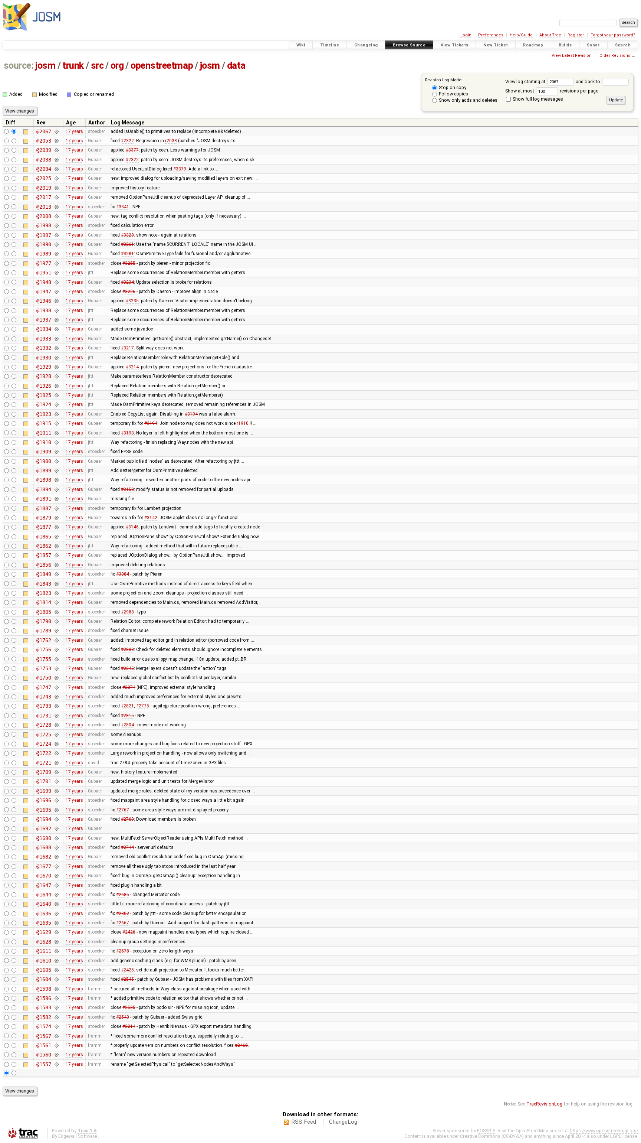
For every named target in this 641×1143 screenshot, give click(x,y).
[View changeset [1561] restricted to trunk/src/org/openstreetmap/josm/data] (56, 1045)
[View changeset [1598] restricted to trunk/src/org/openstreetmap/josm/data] (56, 989)
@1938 (43, 310)
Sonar (593, 45)
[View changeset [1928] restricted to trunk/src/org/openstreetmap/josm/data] (56, 376)
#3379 (179, 169)
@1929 (43, 367)
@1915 (43, 423)
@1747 (43, 687)
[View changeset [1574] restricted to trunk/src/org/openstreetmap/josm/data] (56, 1026)
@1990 (43, 244)
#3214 (132, 366)
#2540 (122, 1017)
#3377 (132, 150)
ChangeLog (343, 1121)
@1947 (43, 291)
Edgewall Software (77, 1136)
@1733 (43, 706)
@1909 (43, 452)
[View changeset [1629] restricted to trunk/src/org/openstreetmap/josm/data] (56, 932)
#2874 (128, 687)
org (117, 65)
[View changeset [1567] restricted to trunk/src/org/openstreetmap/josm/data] (56, 1036)
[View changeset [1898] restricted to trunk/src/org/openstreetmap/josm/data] (56, 480)
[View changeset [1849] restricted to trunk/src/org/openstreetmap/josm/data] (56, 574)
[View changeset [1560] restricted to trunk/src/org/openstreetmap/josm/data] (56, 1055)
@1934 (43, 329)
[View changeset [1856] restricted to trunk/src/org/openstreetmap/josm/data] (56, 565)
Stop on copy (452, 87)
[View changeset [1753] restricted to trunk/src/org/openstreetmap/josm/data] (56, 668)
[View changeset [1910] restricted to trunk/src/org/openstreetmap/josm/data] (56, 442)
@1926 (43, 386)
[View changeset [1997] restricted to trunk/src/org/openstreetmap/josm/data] (56, 235)
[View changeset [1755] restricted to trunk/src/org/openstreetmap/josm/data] (56, 659)
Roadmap (533, 45)
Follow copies (453, 94)
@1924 (43, 404)
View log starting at (525, 81)
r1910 (243, 423)
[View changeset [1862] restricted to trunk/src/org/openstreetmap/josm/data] (56, 546)
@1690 (43, 838)
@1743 (43, 697)
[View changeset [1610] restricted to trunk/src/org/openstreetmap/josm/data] (56, 961)
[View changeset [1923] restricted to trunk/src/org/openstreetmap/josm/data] (56, 414)
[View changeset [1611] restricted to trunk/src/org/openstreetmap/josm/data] (56, 951)
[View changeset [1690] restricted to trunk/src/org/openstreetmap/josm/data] (56, 838)
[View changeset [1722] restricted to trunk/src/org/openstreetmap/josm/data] (56, 753)
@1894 (43, 489)
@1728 (43, 725)
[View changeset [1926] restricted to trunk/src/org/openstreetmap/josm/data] (56, 386)
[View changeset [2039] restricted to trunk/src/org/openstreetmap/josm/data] (56, 150)
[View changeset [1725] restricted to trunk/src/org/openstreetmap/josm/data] (56, 734)
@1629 (43, 932)
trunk (73, 65)
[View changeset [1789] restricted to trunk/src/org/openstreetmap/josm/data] (56, 631)
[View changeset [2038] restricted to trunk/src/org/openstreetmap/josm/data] (56, 160)
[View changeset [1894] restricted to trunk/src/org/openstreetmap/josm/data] (56, 489)
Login (465, 35)
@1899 (43, 470)
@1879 (43, 518)
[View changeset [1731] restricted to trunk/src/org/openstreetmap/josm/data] (56, 716)
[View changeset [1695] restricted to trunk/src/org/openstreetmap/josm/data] (56, 810)
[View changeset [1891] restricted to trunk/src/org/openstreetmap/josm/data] (56, 499)
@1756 (43, 649)
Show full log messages (537, 99)
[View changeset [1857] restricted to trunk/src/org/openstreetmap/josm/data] (56, 555)
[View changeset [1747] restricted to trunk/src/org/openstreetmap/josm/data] (56, 687)
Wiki (300, 45)
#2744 (127, 847)
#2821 (127, 706)
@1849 (43, 574)
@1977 (43, 263)
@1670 (43, 876)
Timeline (329, 45)
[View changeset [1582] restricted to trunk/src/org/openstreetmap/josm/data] (56, 1017)
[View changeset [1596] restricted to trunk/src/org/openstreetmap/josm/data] (56, 998)
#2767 (122, 810)
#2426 (128, 932)
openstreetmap (162, 65)
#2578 (122, 951)
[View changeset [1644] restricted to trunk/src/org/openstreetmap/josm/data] (56, 895)
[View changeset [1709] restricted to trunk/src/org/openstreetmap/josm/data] (56, 772)
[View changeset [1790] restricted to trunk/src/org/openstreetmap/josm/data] (56, 621)
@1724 (43, 744)
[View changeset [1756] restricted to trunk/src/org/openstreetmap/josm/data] (56, 649)
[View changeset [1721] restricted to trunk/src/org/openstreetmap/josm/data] (56, 763)
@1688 (43, 847)
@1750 (43, 678)
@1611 (43, 951)
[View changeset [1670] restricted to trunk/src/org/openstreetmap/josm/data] (56, 876)
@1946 (43, 301)
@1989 (43, 254)
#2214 (128, 1026)
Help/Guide (521, 35)
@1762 (43, 640)
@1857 (43, 555)
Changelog (366, 45)
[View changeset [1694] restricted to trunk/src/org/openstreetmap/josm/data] (56, 819)
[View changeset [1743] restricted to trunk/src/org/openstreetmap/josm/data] (56, 697)
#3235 (132, 300)
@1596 (43, 998)
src (97, 65)
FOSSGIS (486, 1130)
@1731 (43, 716)
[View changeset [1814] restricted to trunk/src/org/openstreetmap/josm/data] (56, 602)
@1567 (43, 1036)
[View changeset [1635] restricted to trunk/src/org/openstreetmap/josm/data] (56, 923)
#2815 (127, 715)
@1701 (43, 781)
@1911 (43, 433)
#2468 (241, 1045)
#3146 (132, 527)
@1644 (43, 895)
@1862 (43, 546)
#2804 (127, 724)
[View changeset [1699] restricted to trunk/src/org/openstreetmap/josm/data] (56, 791)
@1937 (43, 320)
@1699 (43, 791)
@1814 (43, 602)
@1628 (43, 942)
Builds (565, 45)
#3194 (191, 414)
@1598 (43, 989)
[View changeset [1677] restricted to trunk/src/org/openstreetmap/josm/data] (56, 866)
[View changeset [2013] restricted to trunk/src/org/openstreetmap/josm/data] (56, 207)
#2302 (122, 913)
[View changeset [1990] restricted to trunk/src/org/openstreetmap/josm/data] (56, 244)
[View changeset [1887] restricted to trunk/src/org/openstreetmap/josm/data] (56, 508)
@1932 (43, 348)
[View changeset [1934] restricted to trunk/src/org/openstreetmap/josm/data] (56, 329)
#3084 (122, 574)
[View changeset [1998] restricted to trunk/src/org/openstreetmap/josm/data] (56, 225)
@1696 (43, 800)
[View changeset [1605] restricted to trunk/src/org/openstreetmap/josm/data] (56, 970)
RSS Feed (303, 1121)
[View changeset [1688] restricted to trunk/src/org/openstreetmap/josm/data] (56, 847)
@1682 (43, 857)
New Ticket (495, 45)
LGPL (615, 1136)
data (236, 65)
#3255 (128, 263)
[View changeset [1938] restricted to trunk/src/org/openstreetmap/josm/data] (56, 310)
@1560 (43, 1055)
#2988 (127, 612)
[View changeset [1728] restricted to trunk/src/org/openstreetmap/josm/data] (56, 725)
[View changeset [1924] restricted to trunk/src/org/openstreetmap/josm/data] (56, 404)
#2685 (122, 894)
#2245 (127, 668)
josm (45, 65)
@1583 (43, 1007)
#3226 (128, 291)
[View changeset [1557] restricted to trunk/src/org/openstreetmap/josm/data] (56, 1064)
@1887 (43, 508)
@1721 (43, 763)
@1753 (43, 668)
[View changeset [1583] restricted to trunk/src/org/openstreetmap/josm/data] (56, 1007)
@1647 (43, 885)
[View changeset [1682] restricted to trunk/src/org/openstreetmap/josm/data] (56, 857)
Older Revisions (614, 55)
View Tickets (455, 45)
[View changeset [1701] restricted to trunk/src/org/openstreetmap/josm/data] (56, 781)
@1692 (43, 828)
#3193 (127, 433)
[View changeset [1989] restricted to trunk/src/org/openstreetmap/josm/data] (56, 254)
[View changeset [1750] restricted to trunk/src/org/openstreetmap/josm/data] (56, 678)
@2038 (43, 160)
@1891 (43, 499)
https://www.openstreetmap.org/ (604, 1130)
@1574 (43, 1026)
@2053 (43, 141)
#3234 (127, 282)
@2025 (43, 178)
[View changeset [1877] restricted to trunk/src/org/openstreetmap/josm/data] (56, 527)
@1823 (43, 593)
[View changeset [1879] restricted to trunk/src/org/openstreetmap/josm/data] (56, 518)
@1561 (43, 1045)
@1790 (43, 621)
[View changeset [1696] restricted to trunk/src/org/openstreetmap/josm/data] (56, 800)
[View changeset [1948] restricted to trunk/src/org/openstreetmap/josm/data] (56, 282)
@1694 (43, 819)
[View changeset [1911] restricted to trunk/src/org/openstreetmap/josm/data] (56, 433)
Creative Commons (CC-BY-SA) (492, 1136)
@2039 (43, 150)
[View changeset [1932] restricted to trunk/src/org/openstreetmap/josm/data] (56, 348)
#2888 (127, 649)
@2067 (43, 131)
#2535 (128, 1007)
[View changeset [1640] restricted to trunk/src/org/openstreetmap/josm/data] (56, 904)
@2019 (43, 188)
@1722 (43, 753)
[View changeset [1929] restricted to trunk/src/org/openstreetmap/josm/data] (56, 367)
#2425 (127, 970)
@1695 (43, 810)
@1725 (43, 734)
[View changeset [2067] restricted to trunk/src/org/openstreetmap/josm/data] (56, 131)
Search (623, 45)
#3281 (127, 253)
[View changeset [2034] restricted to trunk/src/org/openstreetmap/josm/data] (56, 169)
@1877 (43, 527)
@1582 (43, 1017)
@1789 (43, 631)
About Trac (550, 35)
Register (576, 35)
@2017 (43, 197)
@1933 (43, 339)
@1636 (43, 913)
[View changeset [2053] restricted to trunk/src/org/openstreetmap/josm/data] (56, 141)
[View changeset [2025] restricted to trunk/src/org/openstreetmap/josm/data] (56, 178)
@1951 (43, 273)
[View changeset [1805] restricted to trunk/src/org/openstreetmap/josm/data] (56, 612)
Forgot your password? (613, 35)
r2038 (171, 140)
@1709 (43, 772)
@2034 (43, 169)
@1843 (43, 584)
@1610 (43, 961)
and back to (588, 81)
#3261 (127, 244)
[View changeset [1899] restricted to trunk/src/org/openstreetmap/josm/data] (56, 470)
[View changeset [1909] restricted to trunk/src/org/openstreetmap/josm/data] (56, 452)
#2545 (127, 979)
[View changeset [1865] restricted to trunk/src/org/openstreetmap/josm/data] (56, 537)
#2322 (127, 140)
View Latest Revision (572, 55)
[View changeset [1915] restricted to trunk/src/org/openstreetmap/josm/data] (56, 423)
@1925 (43, 395)
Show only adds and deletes (467, 100)
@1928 (43, 376)
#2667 (122, 922)
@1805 (43, 612)
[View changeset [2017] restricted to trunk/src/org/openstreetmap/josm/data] (56, 197)
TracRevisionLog (544, 1104)
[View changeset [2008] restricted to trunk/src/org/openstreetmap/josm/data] (56, 216)
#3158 (127, 489)
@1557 (43, 1064)
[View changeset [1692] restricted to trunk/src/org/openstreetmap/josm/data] (56, 828)
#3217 (127, 348)
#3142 (150, 517)
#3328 (127, 235)
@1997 (43, 235)
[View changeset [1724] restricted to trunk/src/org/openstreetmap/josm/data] (56, 744)
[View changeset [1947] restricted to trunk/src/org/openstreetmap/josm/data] (56, 291)
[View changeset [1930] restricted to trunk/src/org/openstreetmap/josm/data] (56, 358)
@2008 (43, 216)
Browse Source (409, 45)
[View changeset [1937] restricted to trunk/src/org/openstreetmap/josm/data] (56, 320)
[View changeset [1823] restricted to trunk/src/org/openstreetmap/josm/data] (56, 593)
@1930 (43, 358)
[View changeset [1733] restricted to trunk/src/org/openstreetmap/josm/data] (56, 706)
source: (19, 65)
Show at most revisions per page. (552, 91)
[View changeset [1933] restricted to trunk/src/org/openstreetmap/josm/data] (56, 339)
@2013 (43, 207)
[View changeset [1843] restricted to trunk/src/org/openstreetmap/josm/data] (56, 584)
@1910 (43, 442)
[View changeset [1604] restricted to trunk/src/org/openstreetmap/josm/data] (56, 979)
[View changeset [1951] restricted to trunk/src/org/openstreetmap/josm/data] (56, 273)
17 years (74, 131)
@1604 (43, 979)
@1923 (43, 414)
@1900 (43, 461)
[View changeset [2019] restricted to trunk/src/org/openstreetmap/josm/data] (56, 188)
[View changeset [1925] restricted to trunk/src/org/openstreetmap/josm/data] (56, 395)
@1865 (43, 537)
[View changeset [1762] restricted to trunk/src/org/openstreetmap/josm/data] (56, 640)
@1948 (43, 282)
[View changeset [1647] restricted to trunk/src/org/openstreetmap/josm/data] (56, 885)
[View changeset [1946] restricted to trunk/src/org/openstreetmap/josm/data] (56, 301)
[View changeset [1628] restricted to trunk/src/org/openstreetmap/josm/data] (56, 942)
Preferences (490, 35)
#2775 (142, 706)
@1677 (43, 866)
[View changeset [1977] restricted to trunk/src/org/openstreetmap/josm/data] (56, 263)
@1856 (43, 565)
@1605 (43, 970)
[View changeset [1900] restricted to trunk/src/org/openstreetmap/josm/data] (56, 461)
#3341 (122, 206)
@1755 (43, 659)
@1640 (43, 904)
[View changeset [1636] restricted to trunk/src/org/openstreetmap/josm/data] (56, 913)
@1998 (43, 225)
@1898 (43, 480)
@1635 (43, 923)
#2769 (127, 819)
